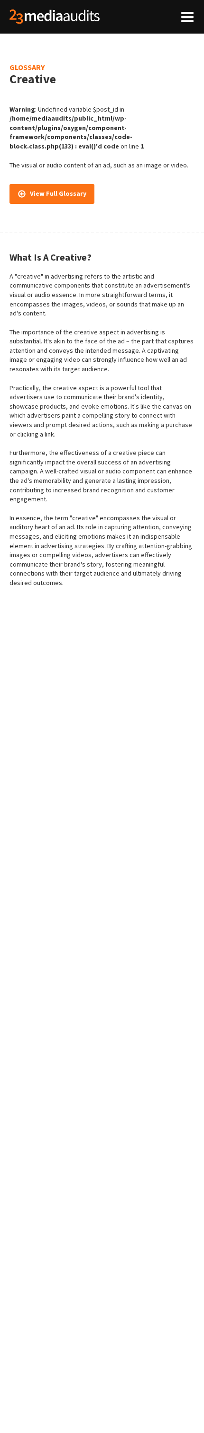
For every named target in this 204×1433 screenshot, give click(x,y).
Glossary (27, 67)
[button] (51, 194)
